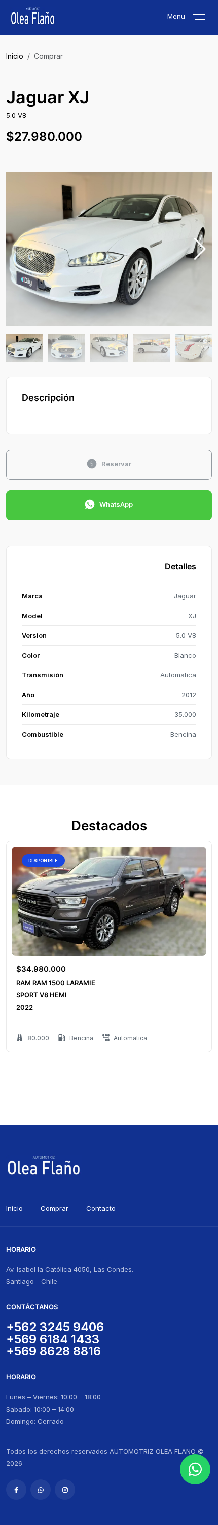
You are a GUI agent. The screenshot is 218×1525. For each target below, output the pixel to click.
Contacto (101, 1208)
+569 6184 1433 (52, 1339)
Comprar (54, 1208)
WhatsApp (116, 504)
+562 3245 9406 (55, 1326)
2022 (24, 1007)
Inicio (14, 56)
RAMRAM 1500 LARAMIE (55, 983)
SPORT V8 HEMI (41, 995)
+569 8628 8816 (53, 1351)
